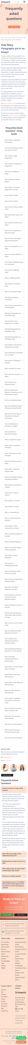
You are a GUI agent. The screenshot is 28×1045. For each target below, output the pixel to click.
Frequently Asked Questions (14, 37)
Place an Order (14, 27)
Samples (3, 958)
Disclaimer (9, 1043)
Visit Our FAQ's (7, 775)
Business (3, 994)
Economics (4, 1006)
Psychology (4, 996)
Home (3, 37)
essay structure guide (10, 103)
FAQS (2, 963)
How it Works (20, 915)
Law (2, 992)
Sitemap (3, 965)
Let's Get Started (7, 915)
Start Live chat (6, 760)
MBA (2, 1008)
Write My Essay (19, 947)
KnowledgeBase (5, 961)
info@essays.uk (7, 757)
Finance (3, 1001)
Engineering (4, 1010)
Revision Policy (5, 947)
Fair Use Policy (5, 942)
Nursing (3, 989)
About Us (3, 949)
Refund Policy (5, 944)
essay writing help (14, 115)
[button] (21, 1041)
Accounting (4, 1003)
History (3, 999)
